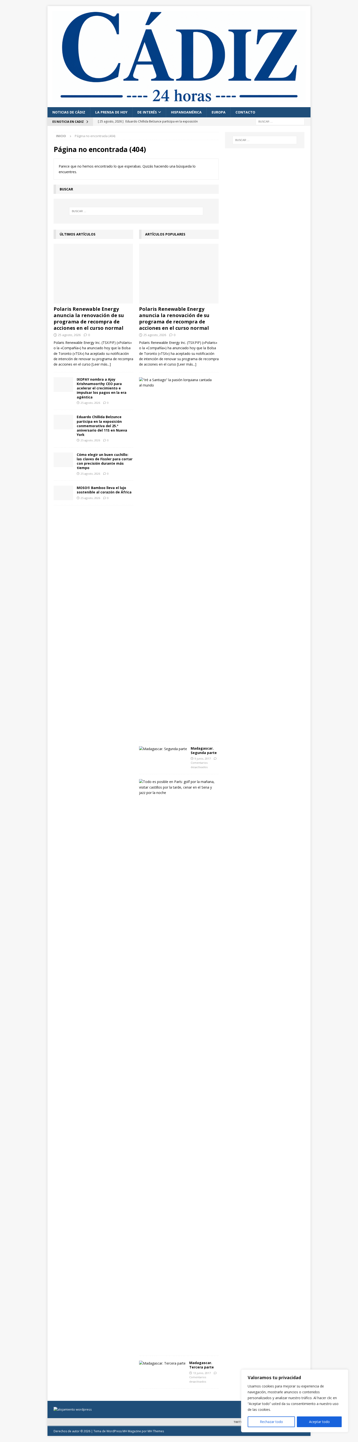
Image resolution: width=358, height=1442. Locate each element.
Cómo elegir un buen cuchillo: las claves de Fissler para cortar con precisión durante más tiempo (104, 461)
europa (219, 112)
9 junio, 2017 (203, 758)
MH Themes (156, 1431)
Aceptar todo (319, 1421)
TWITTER (239, 1422)
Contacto (245, 112)
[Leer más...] (101, 364)
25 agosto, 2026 (69, 335)
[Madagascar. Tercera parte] (162, 1363)
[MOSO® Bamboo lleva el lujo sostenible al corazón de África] (63, 493)
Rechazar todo (271, 1421)
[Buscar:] (280, 121)
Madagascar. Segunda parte (204, 750)
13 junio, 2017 (202, 1373)
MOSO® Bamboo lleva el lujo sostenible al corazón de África (104, 489)
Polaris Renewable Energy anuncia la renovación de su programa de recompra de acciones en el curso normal (89, 318)
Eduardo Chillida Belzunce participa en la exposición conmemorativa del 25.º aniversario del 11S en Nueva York (102, 426)
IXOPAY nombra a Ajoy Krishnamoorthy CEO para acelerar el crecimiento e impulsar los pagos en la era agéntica (101, 388)
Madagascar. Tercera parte (201, 1364)
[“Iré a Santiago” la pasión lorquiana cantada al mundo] (177, 382)
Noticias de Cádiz (68, 112)
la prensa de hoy (111, 112)
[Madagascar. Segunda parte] (163, 749)
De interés (147, 112)
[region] (294, 1400)
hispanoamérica (186, 112)
